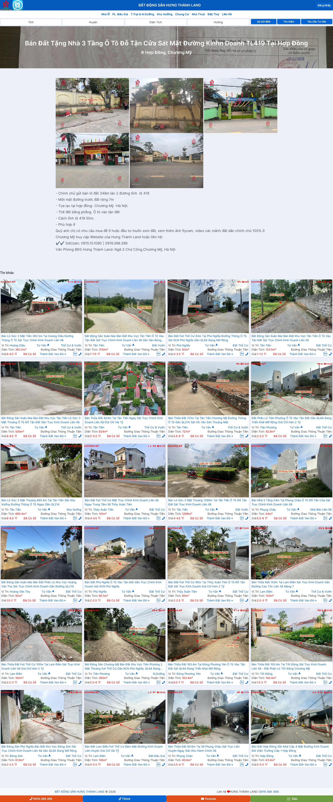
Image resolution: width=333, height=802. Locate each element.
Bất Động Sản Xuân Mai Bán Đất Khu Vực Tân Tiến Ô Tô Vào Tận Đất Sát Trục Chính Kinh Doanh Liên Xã (291, 338)
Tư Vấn (42, 345)
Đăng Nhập (324, 5)
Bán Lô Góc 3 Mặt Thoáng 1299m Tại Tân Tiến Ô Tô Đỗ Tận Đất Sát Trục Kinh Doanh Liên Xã (207, 502)
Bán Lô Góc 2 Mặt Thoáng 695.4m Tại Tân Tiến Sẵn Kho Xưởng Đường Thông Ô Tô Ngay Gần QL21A (38, 502)
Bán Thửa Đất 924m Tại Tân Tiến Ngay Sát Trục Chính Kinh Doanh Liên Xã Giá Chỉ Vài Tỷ (124, 420)
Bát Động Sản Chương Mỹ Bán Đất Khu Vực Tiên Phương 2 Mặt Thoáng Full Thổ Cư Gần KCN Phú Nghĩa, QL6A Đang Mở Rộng (123, 667)
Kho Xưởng (164, 14)
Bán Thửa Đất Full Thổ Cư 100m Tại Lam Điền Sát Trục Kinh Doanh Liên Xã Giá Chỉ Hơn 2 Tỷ (40, 666)
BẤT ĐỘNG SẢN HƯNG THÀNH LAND (79, 791)
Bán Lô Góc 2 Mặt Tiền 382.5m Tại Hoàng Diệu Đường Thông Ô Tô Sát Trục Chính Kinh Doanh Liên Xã (37, 338)
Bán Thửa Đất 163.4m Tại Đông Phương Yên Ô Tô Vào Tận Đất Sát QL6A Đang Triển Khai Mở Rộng (206, 666)
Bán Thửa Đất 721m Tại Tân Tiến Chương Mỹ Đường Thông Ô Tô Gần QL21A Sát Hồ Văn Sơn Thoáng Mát (207, 420)
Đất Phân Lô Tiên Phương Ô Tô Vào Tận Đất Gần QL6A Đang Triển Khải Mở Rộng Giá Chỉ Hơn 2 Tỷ (292, 420)
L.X (149, 446)
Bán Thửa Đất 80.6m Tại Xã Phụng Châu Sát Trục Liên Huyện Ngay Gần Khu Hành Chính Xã (204, 748)
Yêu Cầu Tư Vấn (316, 21)
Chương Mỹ (8, 282)
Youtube (210, 798)
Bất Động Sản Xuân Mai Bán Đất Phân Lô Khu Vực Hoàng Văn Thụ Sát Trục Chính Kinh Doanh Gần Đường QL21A (38, 584)
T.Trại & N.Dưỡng (142, 14)
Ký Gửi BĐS (263, 21)
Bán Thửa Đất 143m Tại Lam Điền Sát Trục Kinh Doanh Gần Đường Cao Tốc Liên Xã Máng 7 (291, 584)
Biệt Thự (213, 14)
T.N (71, 282)
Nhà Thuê (198, 14)
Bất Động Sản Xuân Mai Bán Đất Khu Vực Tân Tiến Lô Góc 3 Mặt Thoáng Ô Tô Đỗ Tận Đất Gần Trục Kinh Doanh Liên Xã (40, 420)
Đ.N (321, 282)
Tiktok (126, 798)
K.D (64, 446)
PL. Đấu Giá (120, 14)
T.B (72, 364)
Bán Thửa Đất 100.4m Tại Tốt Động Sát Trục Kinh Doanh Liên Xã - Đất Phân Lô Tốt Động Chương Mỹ (289, 666)
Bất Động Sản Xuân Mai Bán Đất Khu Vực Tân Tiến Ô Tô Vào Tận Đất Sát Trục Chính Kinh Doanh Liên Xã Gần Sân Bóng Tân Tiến (124, 338)
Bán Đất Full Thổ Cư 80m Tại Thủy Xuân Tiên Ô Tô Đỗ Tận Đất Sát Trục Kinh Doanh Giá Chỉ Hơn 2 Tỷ (206, 584)
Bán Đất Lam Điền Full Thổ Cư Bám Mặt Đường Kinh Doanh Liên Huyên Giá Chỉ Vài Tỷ (124, 748)
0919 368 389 (268, 791)
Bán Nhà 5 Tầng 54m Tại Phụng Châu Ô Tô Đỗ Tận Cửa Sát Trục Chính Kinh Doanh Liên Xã (291, 502)
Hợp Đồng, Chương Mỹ (168, 52)
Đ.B (157, 282)
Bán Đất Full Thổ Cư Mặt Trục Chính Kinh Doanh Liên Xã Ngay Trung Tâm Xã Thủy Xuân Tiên (122, 502)
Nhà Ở (105, 14)
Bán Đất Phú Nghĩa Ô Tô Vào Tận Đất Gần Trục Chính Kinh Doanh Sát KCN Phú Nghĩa (123, 584)
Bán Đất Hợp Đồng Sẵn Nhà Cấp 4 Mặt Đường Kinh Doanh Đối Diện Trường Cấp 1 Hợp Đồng (290, 748)
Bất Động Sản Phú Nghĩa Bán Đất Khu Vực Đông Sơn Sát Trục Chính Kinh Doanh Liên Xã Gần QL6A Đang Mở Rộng (39, 748)
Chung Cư (182, 14)
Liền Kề (227, 14)
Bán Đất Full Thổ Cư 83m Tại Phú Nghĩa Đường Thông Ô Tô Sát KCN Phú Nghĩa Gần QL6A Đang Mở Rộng (207, 338)
